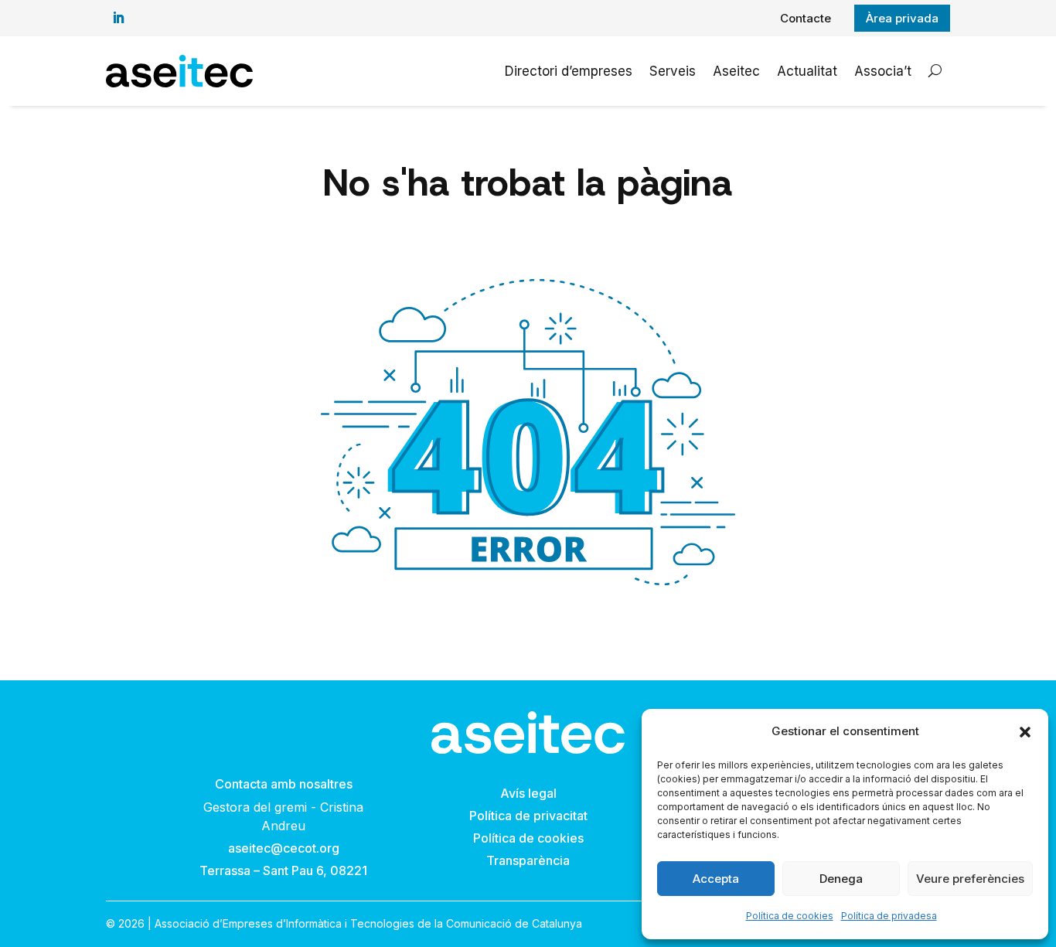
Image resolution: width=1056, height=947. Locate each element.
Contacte (805, 18)
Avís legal (528, 793)
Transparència (528, 860)
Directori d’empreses (568, 71)
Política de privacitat (528, 815)
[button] (1025, 732)
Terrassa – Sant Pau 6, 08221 (283, 870)
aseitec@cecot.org (283, 848)
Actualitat (807, 71)
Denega (841, 878)
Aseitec (736, 71)
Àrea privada (902, 18)
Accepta (716, 878)
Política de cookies (789, 915)
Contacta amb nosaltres (284, 784)
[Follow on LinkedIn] (118, 17)
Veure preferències (970, 878)
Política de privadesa (889, 915)
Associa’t (882, 71)
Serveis (672, 71)
